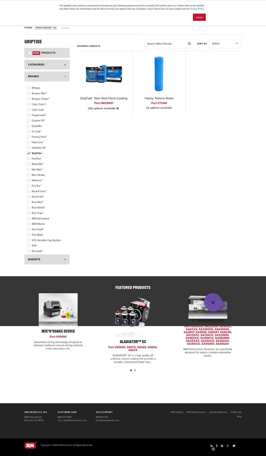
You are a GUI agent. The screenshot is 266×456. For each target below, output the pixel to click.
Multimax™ (37, 180)
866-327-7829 (64, 417)
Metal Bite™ (38, 164)
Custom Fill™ (38, 120)
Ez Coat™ (36, 131)
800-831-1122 (102, 417)
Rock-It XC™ (38, 196)
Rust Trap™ (37, 213)
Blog (239, 416)
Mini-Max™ (37, 169)
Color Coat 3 (39, 104)
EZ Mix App (236, 412)
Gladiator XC (39, 147)
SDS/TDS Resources (196, 412)
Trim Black (37, 234)
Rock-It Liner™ (39, 191)
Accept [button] (199, 17)
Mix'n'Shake (38, 175)
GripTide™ (37, 153)
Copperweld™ (39, 115)
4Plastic (36, 88)
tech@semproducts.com (107, 420)
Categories (36, 64)
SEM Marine (38, 223)
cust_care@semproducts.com (72, 420)
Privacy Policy (197, 8)
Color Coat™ (38, 109)
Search (189, 43)
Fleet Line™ (38, 142)
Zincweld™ (37, 251)
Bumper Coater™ (41, 98)
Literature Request (218, 412)
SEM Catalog (177, 412)
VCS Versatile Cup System (46, 240)
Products (44, 52)
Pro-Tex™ (36, 185)
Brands (33, 76)
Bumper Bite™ (39, 93)
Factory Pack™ (39, 136)
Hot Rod (36, 158)
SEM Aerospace (40, 218)
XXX (34, 245)
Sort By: (202, 43)
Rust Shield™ (38, 207)
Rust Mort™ (38, 202)
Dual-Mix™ (37, 126)
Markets (34, 259)
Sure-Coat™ (38, 229)
